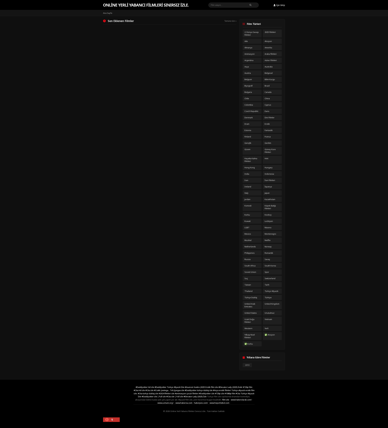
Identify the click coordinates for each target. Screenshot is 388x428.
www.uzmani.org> (165, 402)
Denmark (248, 117)
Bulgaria (248, 92)
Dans (267, 111)
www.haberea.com (184, 402)
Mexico (247, 233)
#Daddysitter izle (207, 393)
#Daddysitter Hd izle (145, 387)
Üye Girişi (280, 5)
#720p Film (247, 387)
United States (250, 313)
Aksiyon (268, 41)
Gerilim (268, 143)
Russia (247, 259)
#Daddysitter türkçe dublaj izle (199, 390)
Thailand (248, 291)
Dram (246, 124)
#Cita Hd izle (139, 390)
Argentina (248, 60)
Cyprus (268, 104)
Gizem (247, 149)
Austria (247, 73)
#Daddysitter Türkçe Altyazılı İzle (170, 387)
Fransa (268, 136)
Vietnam (268, 319)
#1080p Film (230, 393)
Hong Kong (249, 167)
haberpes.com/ (201, 402)
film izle (225, 399)
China (267, 98)
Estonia (247, 130)
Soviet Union (250, 272)
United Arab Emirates (249, 305)
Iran (246, 180)
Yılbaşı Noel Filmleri (249, 336)
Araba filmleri (271, 54)
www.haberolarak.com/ (241, 399)
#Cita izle (149, 390)
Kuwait (247, 221)
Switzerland (270, 278)
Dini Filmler (269, 117)
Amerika (268, 47)
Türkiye (268, 297)
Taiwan (247, 284)
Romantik (269, 253)
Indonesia (269, 174)
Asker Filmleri (271, 60)
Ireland (247, 186)
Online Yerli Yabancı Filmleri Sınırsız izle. (146, 5)
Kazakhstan (270, 199)
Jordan (247, 199)
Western (248, 328)
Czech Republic (251, 111)
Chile (246, 98)
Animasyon (249, 54)
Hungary (269, 167)
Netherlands (250, 246)
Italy (246, 193)
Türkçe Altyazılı (271, 291)
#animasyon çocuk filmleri (187, 393)
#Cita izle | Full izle (175, 396)
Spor (267, 272)
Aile (246, 41)
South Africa (250, 265)
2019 (247, 365)
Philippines (249, 253)
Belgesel (269, 73)
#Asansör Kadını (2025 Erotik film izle (201, 387)
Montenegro (270, 233)
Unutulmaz (269, 313)
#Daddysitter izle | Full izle (154, 396)
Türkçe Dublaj (250, 297)
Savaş (267, 259)
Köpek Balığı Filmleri (270, 207)
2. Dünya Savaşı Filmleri (251, 33)
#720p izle (220, 393)
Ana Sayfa (107, 13)
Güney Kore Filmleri (270, 150)
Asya (246, 66)
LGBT (246, 227)
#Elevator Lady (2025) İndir (230, 387)
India (246, 174)
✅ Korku (248, 343)
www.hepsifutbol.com (219, 402)
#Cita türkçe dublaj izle (148, 393)
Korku (247, 214)
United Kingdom (272, 303)
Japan (267, 193)
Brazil (267, 85)
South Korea (270, 265)
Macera (268, 227)
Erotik (267, 124)
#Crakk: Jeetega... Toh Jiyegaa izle (169, 390)
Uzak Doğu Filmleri (249, 320)
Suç (246, 278)
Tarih (267, 284)
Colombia (248, 104)
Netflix (268, 240)
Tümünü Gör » (230, 21)
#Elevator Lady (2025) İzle (195, 396)
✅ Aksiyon (270, 334)
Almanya (248, 47)
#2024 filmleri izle (167, 393)
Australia (269, 66)
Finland (247, 136)
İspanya (268, 186)
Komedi (247, 205)
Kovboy (268, 214)
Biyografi (248, 85)
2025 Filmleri (270, 32)
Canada (268, 92)
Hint (266, 158)
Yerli (266, 328)
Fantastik (269, 130)
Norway (268, 246)
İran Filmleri (270, 180)
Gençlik (247, 143)
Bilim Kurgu (270, 79)
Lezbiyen (269, 221)
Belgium (248, 79)
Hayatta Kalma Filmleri (250, 160)
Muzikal (247, 240)
